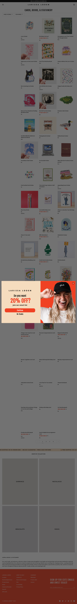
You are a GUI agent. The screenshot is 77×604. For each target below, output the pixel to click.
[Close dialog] (73, 283)
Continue (20, 310)
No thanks (20, 314)
